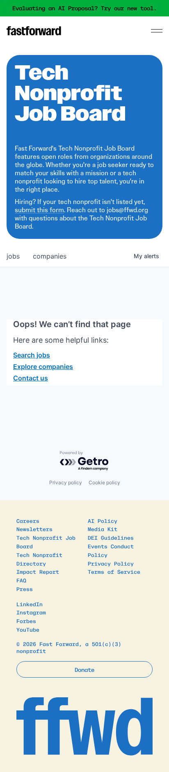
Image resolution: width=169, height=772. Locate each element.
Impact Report (37, 571)
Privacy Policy (111, 563)
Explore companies (43, 366)
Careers (27, 521)
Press (24, 589)
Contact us (30, 378)
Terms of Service (114, 571)
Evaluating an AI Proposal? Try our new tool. (84, 8)
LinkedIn (29, 604)
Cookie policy (104, 482)
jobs (13, 256)
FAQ (21, 580)
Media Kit (102, 529)
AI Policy (102, 521)
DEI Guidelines (111, 537)
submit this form (39, 210)
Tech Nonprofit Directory (39, 559)
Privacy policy (65, 482)
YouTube (27, 629)
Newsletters (34, 529)
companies (49, 256)
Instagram (31, 612)
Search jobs (31, 355)
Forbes (26, 621)
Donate (84, 669)
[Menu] (156, 31)
